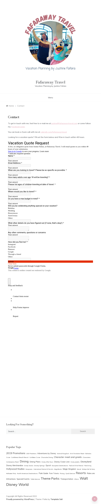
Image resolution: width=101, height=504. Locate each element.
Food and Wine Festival (76, 465)
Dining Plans (35, 461)
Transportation (66, 479)
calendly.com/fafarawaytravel (54, 132)
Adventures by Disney (46, 453)
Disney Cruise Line (62, 462)
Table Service (35, 479)
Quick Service (70, 473)
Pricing (62, 473)
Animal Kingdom (63, 453)
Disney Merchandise (14, 465)
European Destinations (60, 465)
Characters (87, 457)
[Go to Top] (94, 499)
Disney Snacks (28, 465)
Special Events (23, 479)
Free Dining (87, 465)
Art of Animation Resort (77, 453)
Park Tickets (54, 473)
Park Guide (43, 473)
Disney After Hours (47, 462)
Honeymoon (29, 469)
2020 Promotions (31, 453)
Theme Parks (50, 478)
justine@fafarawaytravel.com (64, 123)
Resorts (81, 473)
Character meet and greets (68, 457)
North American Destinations (27, 473)
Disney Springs (39, 465)
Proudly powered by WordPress (20, 499)
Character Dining (47, 457)
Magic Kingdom (69, 469)
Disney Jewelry (75, 462)
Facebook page (18, 126)
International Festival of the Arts (43, 469)
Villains (76, 479)
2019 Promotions (15, 453)
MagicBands (58, 469)
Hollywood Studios (15, 469)
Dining (24, 461)
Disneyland (86, 461)
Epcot (48, 465)
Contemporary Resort (12, 462)
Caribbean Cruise (34, 457)
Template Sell (56, 499)
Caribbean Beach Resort (19, 457)
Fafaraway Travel (50, 82)
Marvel (79, 469)
